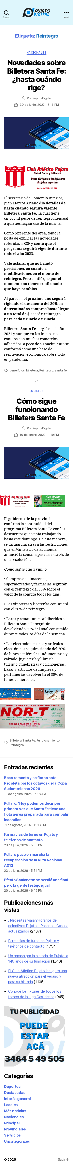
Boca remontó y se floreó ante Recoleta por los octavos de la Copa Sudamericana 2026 (35, 783)
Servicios (12, 1135)
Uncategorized (17, 1141)
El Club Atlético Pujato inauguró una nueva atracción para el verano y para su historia (37, 976)
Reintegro (46, 370)
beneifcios (17, 370)
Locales (36, 391)
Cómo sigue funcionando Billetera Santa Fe (36, 409)
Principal (12, 1123)
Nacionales (36, 52)
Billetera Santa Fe (22, 740)
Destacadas (14, 1092)
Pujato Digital (41, 98)
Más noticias (15, 1111)
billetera (32, 370)
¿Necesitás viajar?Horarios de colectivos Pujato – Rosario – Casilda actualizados (38, 925)
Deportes (12, 1086)
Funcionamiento (47, 740)
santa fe (61, 370)
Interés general (17, 1099)
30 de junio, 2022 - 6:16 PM (39, 105)
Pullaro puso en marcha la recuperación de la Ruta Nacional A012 (33, 860)
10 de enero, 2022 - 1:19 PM (39, 435)
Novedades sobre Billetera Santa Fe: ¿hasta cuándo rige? (36, 75)
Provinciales (15, 1129)
